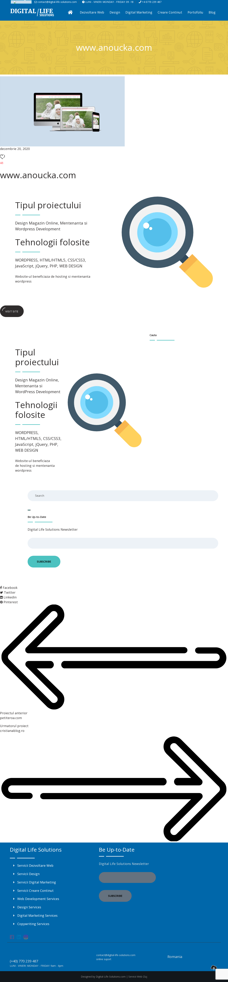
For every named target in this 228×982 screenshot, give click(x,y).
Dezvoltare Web (92, 12)
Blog (212, 12)
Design (115, 12)
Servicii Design (28, 874)
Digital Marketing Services (37, 915)
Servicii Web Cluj (137, 976)
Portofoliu (195, 12)
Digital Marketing (138, 12)
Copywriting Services (33, 924)
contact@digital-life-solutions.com (57, 2)
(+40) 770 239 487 (24, 961)
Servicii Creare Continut (35, 890)
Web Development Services (38, 899)
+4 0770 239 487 (151, 2)
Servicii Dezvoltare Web (35, 865)
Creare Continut (170, 12)
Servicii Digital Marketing (36, 882)
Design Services (29, 907)
